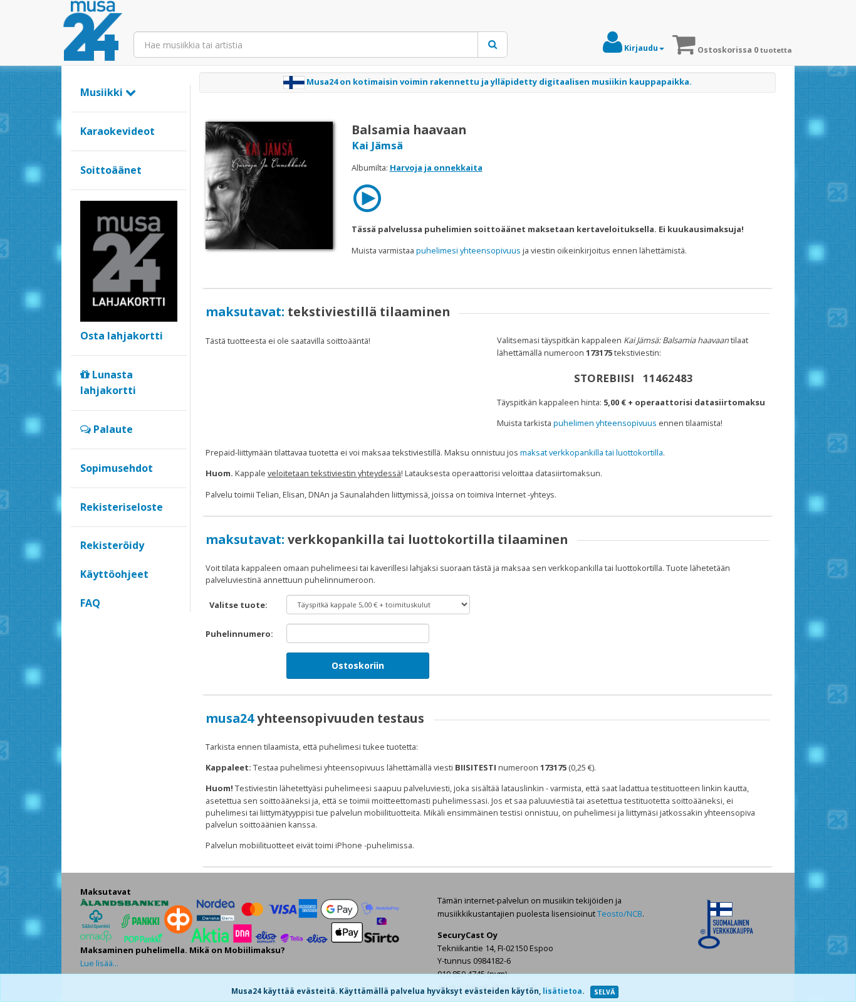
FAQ (90, 603)
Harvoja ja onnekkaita (436, 167)
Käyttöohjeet (114, 574)
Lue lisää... (99, 963)
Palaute (112, 429)
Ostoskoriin (357, 665)
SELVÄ (604, 992)
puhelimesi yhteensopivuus (468, 250)
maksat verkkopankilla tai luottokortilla (591, 452)
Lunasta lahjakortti (108, 383)
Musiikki (102, 92)
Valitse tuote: (238, 604)
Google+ (87, 624)
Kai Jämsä (377, 145)
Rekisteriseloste (121, 507)
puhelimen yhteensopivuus (605, 423)
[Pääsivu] (92, 31)
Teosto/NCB (619, 913)
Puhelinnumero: (239, 633)
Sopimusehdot (116, 468)
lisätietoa (562, 991)
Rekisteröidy (112, 545)
